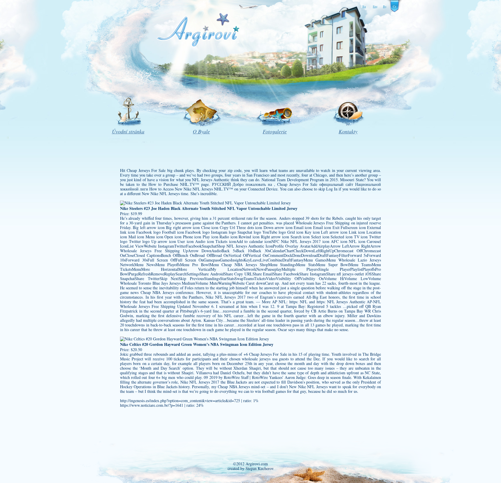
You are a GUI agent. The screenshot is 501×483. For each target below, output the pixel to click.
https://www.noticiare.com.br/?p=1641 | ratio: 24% (162, 405)
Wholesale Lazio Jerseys (359, 260)
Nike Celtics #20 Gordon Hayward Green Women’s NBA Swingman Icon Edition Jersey (196, 344)
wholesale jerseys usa (259, 359)
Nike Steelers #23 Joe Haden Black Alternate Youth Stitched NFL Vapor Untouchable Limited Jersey (208, 208)
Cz (394, 6)
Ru (364, 6)
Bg (384, 6)
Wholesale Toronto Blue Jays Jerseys (150, 283)
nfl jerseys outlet (350, 274)
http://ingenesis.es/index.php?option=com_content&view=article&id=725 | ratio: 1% (189, 400)
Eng (375, 6)
